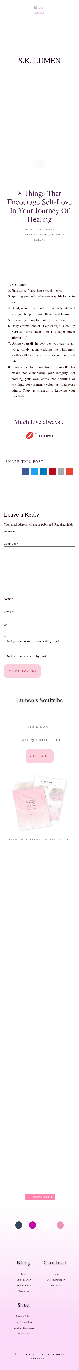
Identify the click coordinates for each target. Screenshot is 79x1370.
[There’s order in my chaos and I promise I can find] (39, 879)
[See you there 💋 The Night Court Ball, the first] (39, 1108)
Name (8, 598)
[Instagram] (33, 1225)
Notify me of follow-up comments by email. (33, 640)
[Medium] (46, 1225)
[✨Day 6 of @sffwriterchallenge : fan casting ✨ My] (39, 1174)
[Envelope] (60, 1225)
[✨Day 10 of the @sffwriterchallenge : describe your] (39, 1043)
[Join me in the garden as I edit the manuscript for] (39, 912)
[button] (39, 41)
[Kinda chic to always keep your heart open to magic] (39, 1076)
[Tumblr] (19, 1225)
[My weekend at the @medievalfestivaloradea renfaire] (39, 945)
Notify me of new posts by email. (27, 656)
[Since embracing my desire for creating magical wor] (39, 1010)
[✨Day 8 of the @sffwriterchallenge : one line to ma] (39, 1141)
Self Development (38, 234)
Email (8, 611)
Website (8, 625)
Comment (11, 543)
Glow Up (21, 234)
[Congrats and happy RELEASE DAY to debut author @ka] (39, 977)
